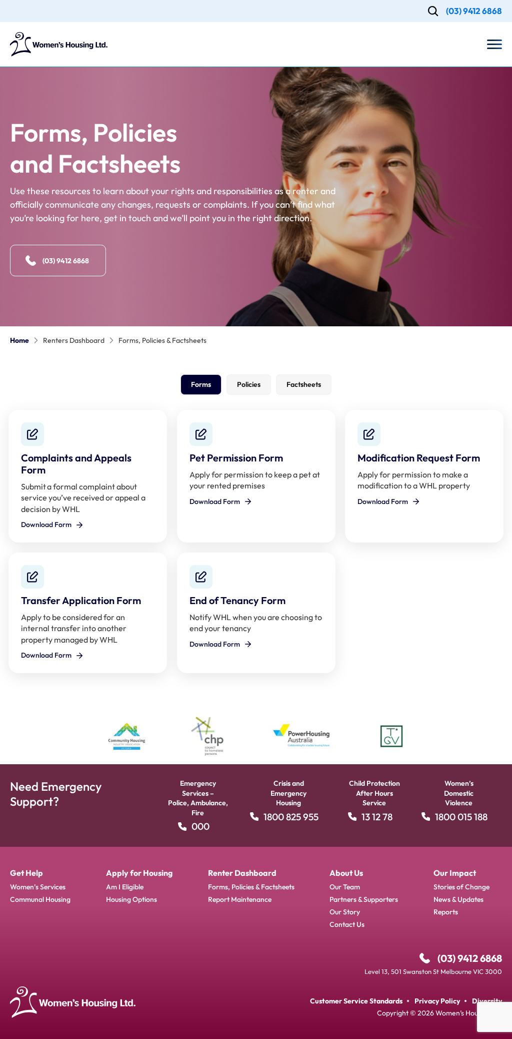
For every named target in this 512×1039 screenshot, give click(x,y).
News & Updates (459, 899)
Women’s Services (38, 886)
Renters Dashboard (73, 340)
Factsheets (303, 384)
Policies (248, 384)
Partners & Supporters (364, 899)
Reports (446, 911)
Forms (201, 384)
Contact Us (347, 924)
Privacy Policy (437, 1000)
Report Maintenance (240, 899)
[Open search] (433, 11)
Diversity (487, 1000)
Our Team (345, 886)
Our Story (345, 911)
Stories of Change (462, 886)
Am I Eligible (125, 886)
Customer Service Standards (356, 1000)
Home (19, 340)
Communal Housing (40, 899)
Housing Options (131, 899)
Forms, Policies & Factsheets (251, 886)
